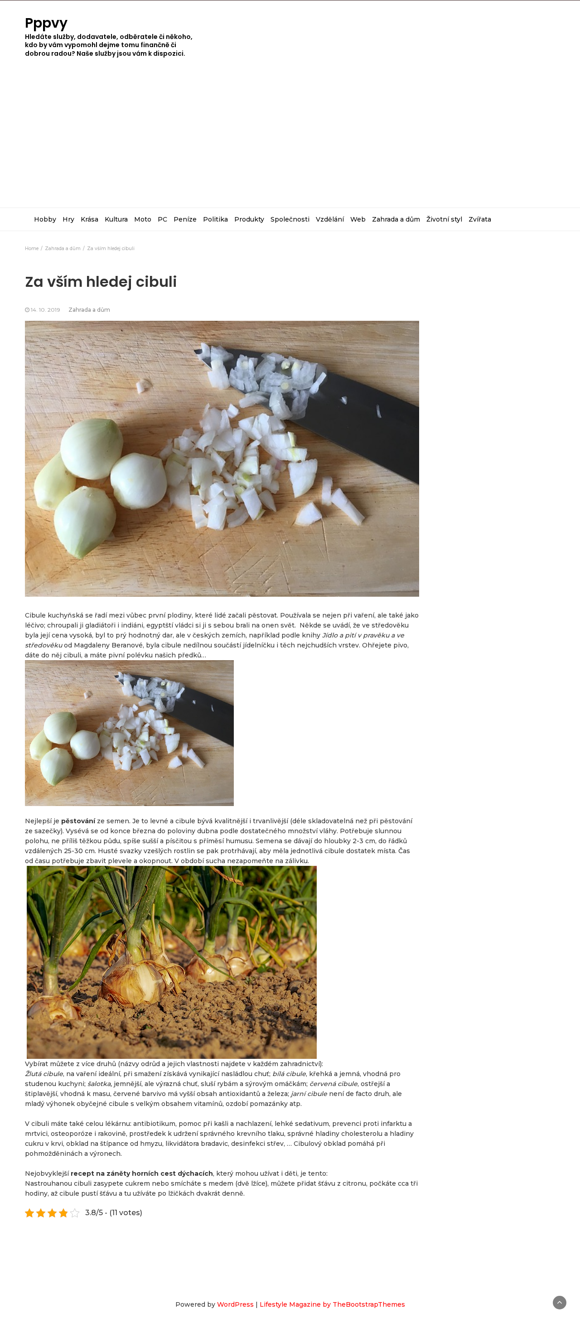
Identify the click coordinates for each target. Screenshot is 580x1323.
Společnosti (290, 219)
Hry (68, 219)
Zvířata (480, 219)
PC (162, 219)
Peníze (185, 219)
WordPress (235, 1304)
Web (358, 219)
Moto (142, 219)
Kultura (116, 219)
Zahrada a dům (396, 219)
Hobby (45, 219)
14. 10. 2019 (45, 309)
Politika (215, 219)
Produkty (249, 219)
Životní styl (444, 219)
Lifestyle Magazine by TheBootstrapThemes (332, 1304)
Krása (89, 219)
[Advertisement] (290, 139)
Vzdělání (330, 219)
